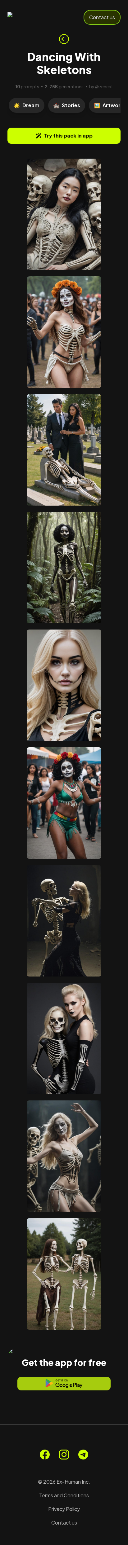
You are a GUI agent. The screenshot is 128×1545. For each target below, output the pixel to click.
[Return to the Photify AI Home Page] (28, 17)
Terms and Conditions (64, 1495)
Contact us (102, 17)
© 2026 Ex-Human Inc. (64, 1481)
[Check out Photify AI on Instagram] (64, 1454)
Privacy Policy (64, 1509)
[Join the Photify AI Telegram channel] (83, 1454)
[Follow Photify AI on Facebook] (45, 1454)
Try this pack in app (68, 135)
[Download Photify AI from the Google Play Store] (64, 1383)
